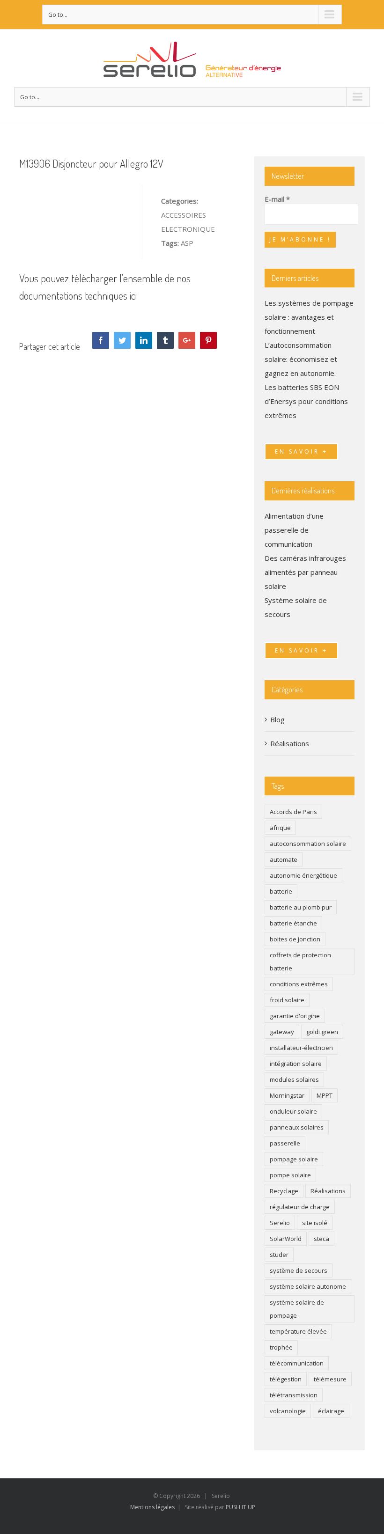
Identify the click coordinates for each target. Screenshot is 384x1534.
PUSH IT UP (240, 1507)
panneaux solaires (297, 1127)
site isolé (314, 1222)
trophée (281, 1347)
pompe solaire (290, 1175)
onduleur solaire (293, 1111)
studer (279, 1254)
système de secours (298, 1270)
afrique (280, 827)
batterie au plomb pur (301, 907)
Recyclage (284, 1191)
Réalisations (289, 743)
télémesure (330, 1379)
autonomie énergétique (303, 875)
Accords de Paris (293, 811)
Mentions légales (152, 1507)
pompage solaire (294, 1159)
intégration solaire (296, 1063)
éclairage (331, 1411)
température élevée (298, 1331)
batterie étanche (293, 923)
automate (283, 859)
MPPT (324, 1095)
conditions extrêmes (299, 984)
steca (321, 1238)
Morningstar (287, 1095)
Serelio (280, 1222)
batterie (281, 891)
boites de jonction (295, 939)
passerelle (285, 1143)
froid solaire (287, 1000)
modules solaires (294, 1079)
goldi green (322, 1032)
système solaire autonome (308, 1286)
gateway (282, 1032)
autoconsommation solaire (308, 843)
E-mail (277, 199)
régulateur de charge (300, 1207)
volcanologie (288, 1411)
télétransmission (294, 1395)
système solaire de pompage (297, 1309)
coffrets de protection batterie (300, 961)
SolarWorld (286, 1238)
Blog (277, 719)
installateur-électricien (301, 1047)
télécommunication (297, 1363)
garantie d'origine (295, 1016)
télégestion (286, 1379)
